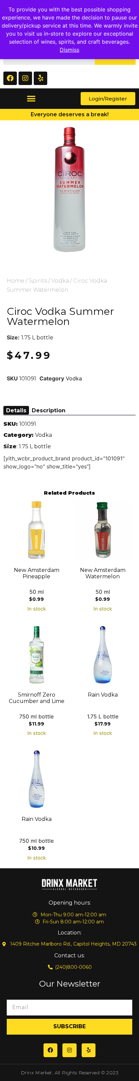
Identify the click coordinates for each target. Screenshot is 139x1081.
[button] (31, 99)
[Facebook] (10, 78)
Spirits (38, 281)
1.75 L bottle (37, 337)
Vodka (60, 281)
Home (15, 281)
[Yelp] (40, 78)
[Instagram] (25, 78)
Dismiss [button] (69, 49)
